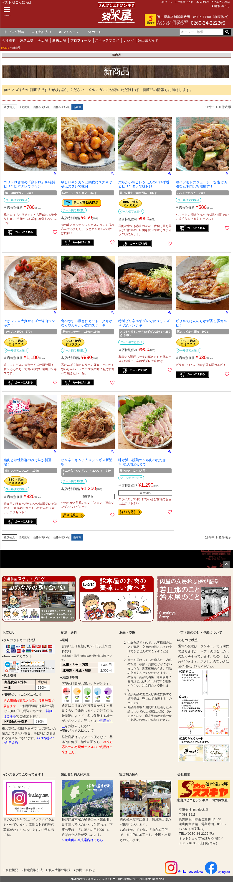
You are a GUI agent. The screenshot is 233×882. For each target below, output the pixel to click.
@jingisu (224, 872)
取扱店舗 (59, 40)
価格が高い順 (41, 107)
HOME (5, 47)
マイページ (71, 32)
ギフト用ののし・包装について (199, 632)
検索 (226, 32)
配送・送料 (69, 632)
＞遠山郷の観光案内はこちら (82, 840)
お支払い (9, 632)
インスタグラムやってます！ (23, 774)
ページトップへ (226, 564)
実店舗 (43, 40)
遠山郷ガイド (148, 40)
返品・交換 (127, 632)
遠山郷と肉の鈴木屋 (75, 774)
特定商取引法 (33, 870)
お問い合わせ (221, 6)
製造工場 (26, 40)
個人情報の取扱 (59, 870)
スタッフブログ (107, 40)
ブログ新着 (16, 32)
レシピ (128, 40)
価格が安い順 (61, 107)
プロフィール (80, 40)
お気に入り (43, 32)
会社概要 (8, 40)
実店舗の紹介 (128, 774)
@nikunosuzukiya (190, 871)
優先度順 (24, 107)
